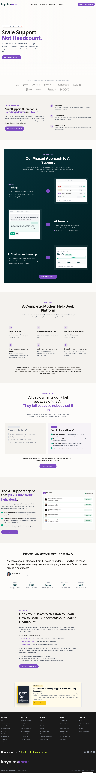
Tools (41, 733)
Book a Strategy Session (85, 723)
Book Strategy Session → (86, 4)
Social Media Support (26, 731)
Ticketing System (5, 728)
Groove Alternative (64, 733)
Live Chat (3, 731)
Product (33, 4)
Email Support (24, 725)
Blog (41, 720)
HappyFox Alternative (65, 736)
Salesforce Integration (84, 731)
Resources (52, 4)
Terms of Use (4, 770)
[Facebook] (88, 752)
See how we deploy (47, 466)
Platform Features (5, 723)
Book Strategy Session (10, 57)
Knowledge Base (5, 736)
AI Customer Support (26, 720)
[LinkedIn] (91, 752)
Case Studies (43, 725)
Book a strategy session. (34, 752)
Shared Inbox (4, 733)
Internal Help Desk (25, 733)
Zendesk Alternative (64, 723)
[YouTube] (94, 752)
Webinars (42, 728)
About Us (81, 720)
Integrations (4, 739)
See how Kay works (9, 532)
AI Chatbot (23, 723)
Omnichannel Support (26, 728)
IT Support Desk (24, 736)
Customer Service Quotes (46, 736)
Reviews (81, 728)
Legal (19, 770)
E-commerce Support (26, 739)
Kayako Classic (63, 739)
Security (81, 725)
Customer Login (44, 739)
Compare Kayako (64, 720)
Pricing (61, 4)
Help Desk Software (6, 725)
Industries (42, 4)
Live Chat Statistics (44, 731)
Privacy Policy (12, 770)
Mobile (2, 742)
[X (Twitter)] (85, 752)
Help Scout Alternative (65, 731)
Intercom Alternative (64, 728)
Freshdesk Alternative (65, 725)
